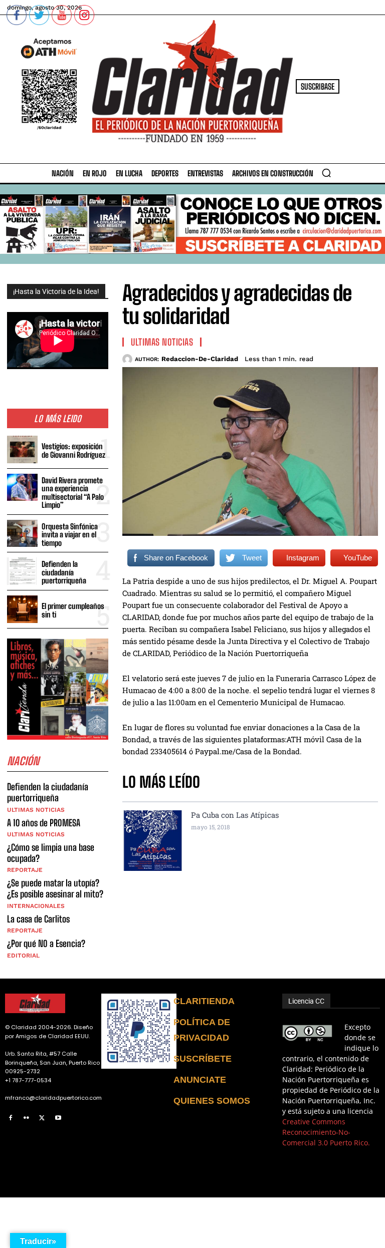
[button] (326, 173)
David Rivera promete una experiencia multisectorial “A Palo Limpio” (73, 493)
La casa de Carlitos (38, 918)
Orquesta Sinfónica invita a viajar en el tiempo (70, 534)
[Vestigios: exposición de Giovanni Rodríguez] (22, 449)
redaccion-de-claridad (199, 359)
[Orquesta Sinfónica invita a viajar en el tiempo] (22, 533)
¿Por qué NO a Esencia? (47, 943)
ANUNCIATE (199, 1080)
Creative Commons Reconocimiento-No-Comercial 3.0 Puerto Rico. (326, 1132)
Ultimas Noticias (36, 810)
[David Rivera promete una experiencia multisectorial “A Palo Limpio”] (22, 487)
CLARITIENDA (204, 1001)
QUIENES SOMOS (211, 1101)
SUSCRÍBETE (202, 1059)
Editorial (23, 956)
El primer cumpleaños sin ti (73, 610)
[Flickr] (26, 1118)
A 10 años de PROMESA (43, 822)
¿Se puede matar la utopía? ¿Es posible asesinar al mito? (55, 888)
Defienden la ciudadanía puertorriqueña (64, 572)
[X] (42, 1118)
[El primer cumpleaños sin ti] (22, 609)
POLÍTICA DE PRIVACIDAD (201, 1030)
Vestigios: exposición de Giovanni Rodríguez (73, 450)
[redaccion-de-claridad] (128, 359)
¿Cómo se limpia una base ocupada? (50, 853)
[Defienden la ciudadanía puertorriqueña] (22, 571)
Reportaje (25, 870)
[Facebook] (10, 1118)
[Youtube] (58, 1118)
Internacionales (36, 906)
